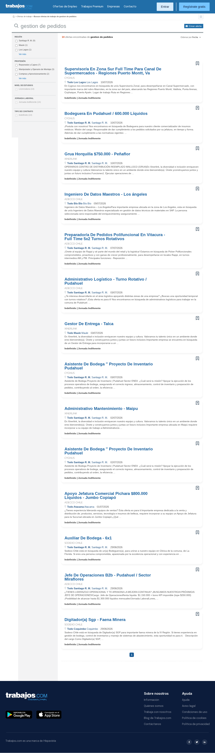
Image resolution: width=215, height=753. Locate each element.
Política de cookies (194, 718)
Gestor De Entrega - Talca (88, 324)
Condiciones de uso (194, 712)
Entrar (165, 6)
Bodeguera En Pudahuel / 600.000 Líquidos (105, 114)
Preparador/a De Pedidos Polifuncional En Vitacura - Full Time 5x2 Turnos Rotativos (114, 237)
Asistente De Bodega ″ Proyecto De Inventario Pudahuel (108, 366)
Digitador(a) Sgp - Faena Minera (94, 620)
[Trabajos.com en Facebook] (189, 742)
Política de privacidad (196, 724)
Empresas (113, 6)
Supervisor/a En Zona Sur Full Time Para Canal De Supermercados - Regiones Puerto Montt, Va (112, 71)
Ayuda (185, 700)
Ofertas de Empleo (65, 6)
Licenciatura (26, 89)
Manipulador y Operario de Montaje (35, 69)
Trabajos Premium (92, 6)
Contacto (130, 6)
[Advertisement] (125, 51)
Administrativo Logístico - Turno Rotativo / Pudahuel (105, 281)
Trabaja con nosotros (157, 712)
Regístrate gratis (194, 6)
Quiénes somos (153, 706)
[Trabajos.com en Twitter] (197, 742)
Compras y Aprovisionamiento (32, 74)
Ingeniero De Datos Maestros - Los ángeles (105, 194)
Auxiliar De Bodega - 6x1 (88, 538)
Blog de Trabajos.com (157, 718)
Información (151, 700)
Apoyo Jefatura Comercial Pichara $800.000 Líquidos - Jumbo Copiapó (105, 496)
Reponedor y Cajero (28, 65)
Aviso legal (189, 706)
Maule (22, 45)
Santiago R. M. (25, 40)
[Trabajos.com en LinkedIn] (204, 742)
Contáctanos (152, 724)
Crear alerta (195, 26)
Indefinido (25, 115)
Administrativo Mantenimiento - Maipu (101, 409)
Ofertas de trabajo (24, 16)
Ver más (22, 54)
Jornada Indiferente (30, 102)
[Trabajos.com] (19, 9)
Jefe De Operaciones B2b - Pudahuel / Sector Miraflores (107, 577)
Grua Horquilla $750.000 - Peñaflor (97, 154)
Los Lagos (23, 50)
